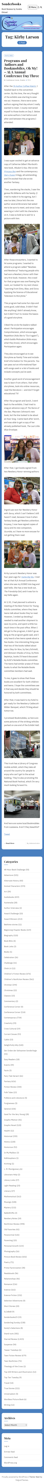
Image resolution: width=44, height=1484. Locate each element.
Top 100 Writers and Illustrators (18, 1372)
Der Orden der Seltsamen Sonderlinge (20, 1050)
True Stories (9, 1388)
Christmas (8, 990)
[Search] (41, 7)
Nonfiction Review (12, 1224)
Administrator (34, 843)
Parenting (8, 1240)
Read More (10, 843)
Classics (7, 995)
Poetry (7, 1262)
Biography (8, 935)
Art (5, 891)
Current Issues (10, 1034)
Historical (8, 1136)
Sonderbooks (11, 4)
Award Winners (10, 919)
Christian (8, 985)
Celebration (9, 957)
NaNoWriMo (9, 1213)
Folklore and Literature (14, 1098)
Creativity (8, 1023)
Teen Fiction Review (12, 1355)
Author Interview (11, 908)
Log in (6, 1446)
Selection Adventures (13, 1300)
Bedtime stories (11, 924)
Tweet (7, 834)
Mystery (7, 1207)
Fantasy (7, 1081)
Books (6, 952)
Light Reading (10, 1185)
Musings (7, 1202)
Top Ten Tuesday (11, 1377)
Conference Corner (12, 80)
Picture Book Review (13, 1257)
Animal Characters (12, 886)
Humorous (8, 1147)
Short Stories (9, 1306)
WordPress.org (10, 1462)
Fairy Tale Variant (11, 1076)
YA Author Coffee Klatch (24, 86)
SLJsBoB (8, 1311)
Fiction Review (10, 1087)
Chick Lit (7, 968)
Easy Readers (10, 1059)
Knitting (7, 1163)
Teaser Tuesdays (11, 1350)
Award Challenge (11, 913)
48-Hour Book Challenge (14, 869)
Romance (8, 1284)
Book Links (8, 946)
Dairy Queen (9, 175)
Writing (7, 1405)
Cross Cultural (10, 1028)
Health (7, 1130)
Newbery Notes (10, 1218)
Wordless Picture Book (14, 1399)
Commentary (9, 1001)
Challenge (8, 963)
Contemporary (10, 1017)
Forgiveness (9, 1103)
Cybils (6, 1039)
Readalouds (9, 1273)
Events (22, 80)
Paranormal (9, 1235)
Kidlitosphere (10, 1158)
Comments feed (11, 1457)
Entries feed (9, 1451)
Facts (6, 1070)
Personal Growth (11, 1246)
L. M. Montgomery (12, 1169)
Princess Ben (10, 171)
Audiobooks (9, 897)
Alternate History (11, 880)
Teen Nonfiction (11, 1361)
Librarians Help (10, 1174)
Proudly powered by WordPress (15, 1477)
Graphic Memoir (11, 1120)
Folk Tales (8, 1092)
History (7, 1141)
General (7, 1109)
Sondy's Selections (12, 1328)
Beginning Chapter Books (15, 930)
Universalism (9, 1394)
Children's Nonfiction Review (16, 979)
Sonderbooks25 (10, 1317)
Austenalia (8, 902)
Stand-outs (9, 1333)
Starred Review (10, 1339)
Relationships (10, 1278)
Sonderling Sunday (12, 1322)
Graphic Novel (10, 1125)
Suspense (8, 1344)
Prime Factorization (12, 1268)
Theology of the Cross (13, 1366)
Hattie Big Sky (27, 577)
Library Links (9, 1180)
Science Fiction (10, 1295)
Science (7, 1289)
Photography (9, 1251)
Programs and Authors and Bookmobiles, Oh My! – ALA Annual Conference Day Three (21, 68)
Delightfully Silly (11, 1045)
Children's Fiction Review (15, 974)
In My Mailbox (10, 1152)
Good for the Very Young (14, 1114)
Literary (7, 1191)
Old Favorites (9, 1229)
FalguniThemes (22, 1480)
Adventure (8, 875)
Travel (6, 1383)
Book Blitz (8, 941)
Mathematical (10, 1196)
